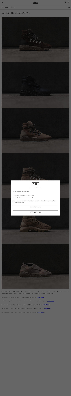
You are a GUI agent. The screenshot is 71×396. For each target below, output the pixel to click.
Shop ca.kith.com (35, 207)
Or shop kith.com (35, 212)
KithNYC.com (40, 297)
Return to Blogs (9, 7)
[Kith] (35, 3)
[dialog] (35, 197)
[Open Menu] (2, 2)
